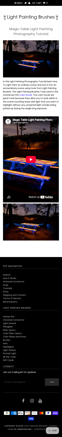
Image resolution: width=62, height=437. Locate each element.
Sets (5, 343)
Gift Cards (8, 360)
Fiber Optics (9, 330)
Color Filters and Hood (14, 336)
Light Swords (9, 323)
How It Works (9, 278)
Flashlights (8, 346)
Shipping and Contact (14, 295)
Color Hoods (25, 94)
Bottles (6, 340)
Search (6, 274)
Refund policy (10, 301)
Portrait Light (9, 353)
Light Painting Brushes (36, 426)
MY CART (40, 2)
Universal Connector (13, 281)
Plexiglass (8, 326)
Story (5, 291)
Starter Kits (8, 316)
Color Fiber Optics (12, 333)
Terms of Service (12, 298)
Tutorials (7, 288)
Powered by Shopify (44, 429)
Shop (5, 284)
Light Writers (9, 350)
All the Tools (9, 356)
